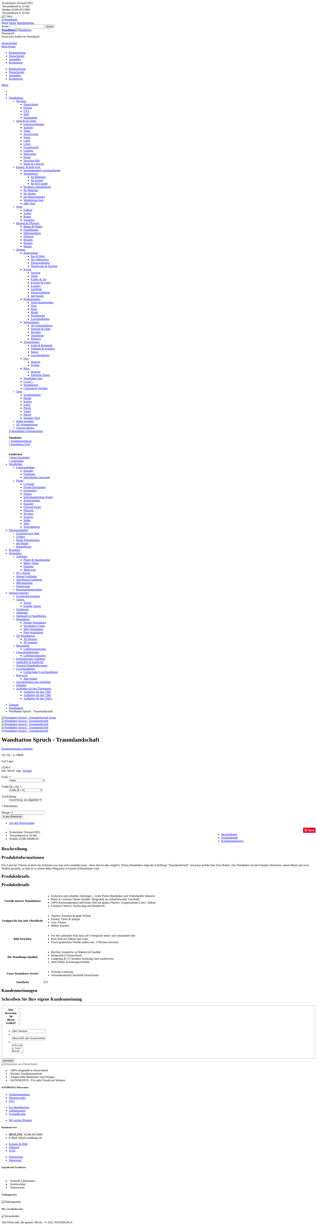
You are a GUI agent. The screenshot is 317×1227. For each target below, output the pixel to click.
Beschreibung (229, 834)
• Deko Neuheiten (19, 457)
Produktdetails (229, 837)
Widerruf (14, 1147)
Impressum (15, 1160)
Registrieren (16, 62)
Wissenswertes (17, 1097)
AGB (12, 1150)
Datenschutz (16, 1156)
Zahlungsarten (17, 1110)
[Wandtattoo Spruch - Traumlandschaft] (24, 720)
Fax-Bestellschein (19, 1107)
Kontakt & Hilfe (18, 1144)
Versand (27, 770)
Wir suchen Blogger (20, 1120)
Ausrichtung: (9, 796)
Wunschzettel (16, 56)
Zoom (52, 717)
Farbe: (6, 777)
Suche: (5, 26)
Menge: (5, 812)
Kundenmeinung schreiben (17, 748)
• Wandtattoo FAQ (19, 444)
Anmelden (15, 59)
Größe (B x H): (11, 786)
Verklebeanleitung (19, 1094)
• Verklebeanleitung (20, 441)
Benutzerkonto (17, 52)
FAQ (12, 1101)
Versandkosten (17, 1114)
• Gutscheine (16, 460)
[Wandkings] (9, 19)
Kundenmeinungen (232, 841)
